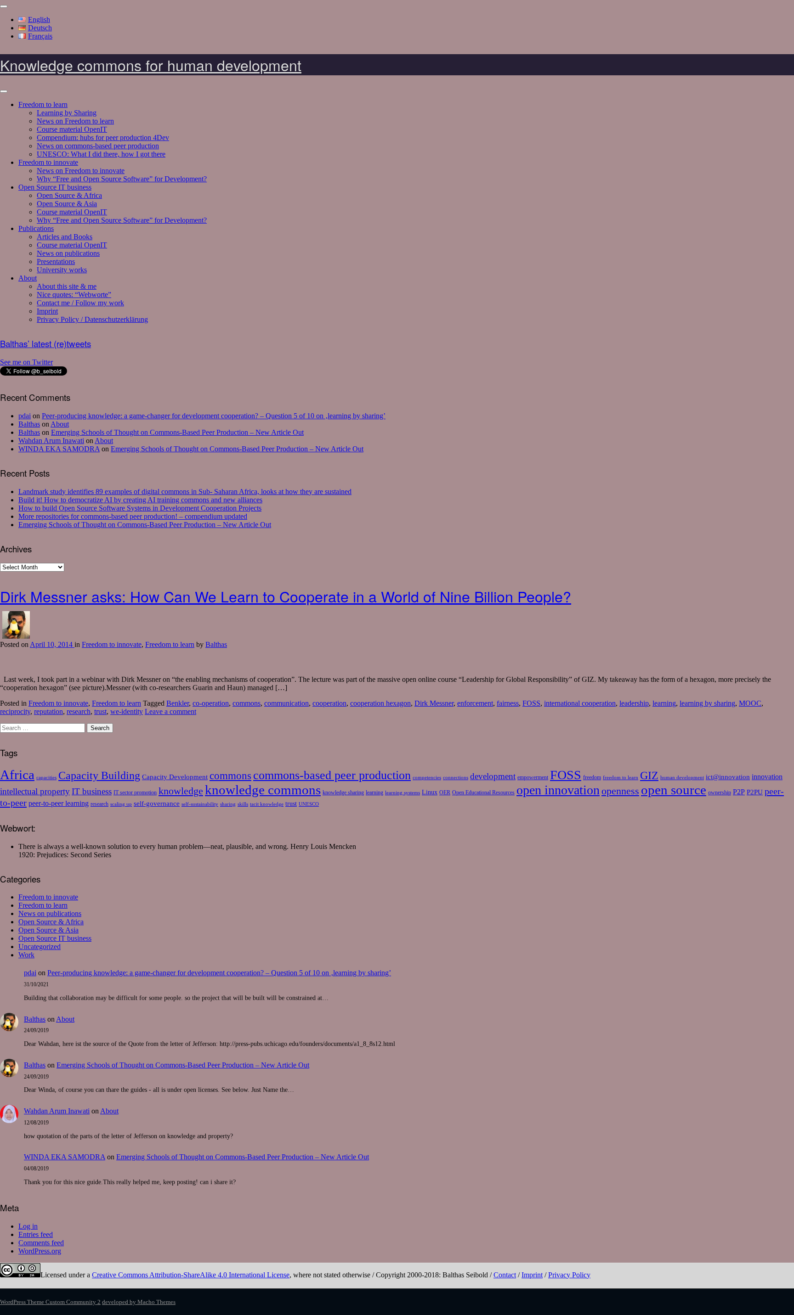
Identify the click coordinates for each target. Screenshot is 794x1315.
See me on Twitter (26, 362)
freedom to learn (620, 777)
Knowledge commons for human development (150, 64)
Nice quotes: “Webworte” (74, 294)
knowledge (181, 791)
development (493, 776)
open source (673, 789)
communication (286, 703)
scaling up (121, 804)
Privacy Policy (569, 1275)
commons (247, 703)
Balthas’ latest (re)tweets (45, 343)
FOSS (531, 703)
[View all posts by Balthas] (16, 636)
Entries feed (35, 1234)
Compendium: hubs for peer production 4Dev (103, 137)
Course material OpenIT (72, 129)
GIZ (649, 775)
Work (26, 955)
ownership (719, 792)
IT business (92, 791)
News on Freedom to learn (75, 121)
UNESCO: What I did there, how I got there (101, 154)
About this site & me (66, 286)
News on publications (68, 253)
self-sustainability (199, 804)
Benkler (177, 703)
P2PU (755, 792)
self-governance (157, 803)
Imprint (47, 311)
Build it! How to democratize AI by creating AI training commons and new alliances (140, 500)
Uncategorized (39, 946)
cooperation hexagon (380, 703)
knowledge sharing (343, 792)
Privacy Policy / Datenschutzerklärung (92, 319)
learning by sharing (707, 703)
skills (243, 804)
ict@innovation (728, 777)
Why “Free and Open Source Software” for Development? (122, 179)
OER (444, 792)
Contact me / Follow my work (80, 303)
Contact (504, 1275)
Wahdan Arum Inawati (51, 440)
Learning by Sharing (66, 113)
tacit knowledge (267, 804)
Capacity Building (99, 775)
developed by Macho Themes (139, 1301)
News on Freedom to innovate (81, 170)
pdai (24, 416)
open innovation (558, 790)
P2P (739, 792)
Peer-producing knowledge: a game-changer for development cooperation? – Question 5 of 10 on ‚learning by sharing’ (214, 416)
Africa (17, 774)
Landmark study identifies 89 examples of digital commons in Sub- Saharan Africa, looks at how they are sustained (185, 491)
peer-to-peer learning (58, 803)
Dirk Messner (434, 703)
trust (100, 711)
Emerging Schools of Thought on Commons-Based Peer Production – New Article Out (177, 432)
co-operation (211, 703)
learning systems (402, 792)
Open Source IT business (54, 187)
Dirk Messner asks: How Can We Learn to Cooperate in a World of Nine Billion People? (285, 596)
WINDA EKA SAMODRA (59, 449)
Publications (36, 228)
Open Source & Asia (67, 204)
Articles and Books (64, 237)
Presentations (56, 261)
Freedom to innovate (48, 162)
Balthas (29, 424)
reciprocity (15, 711)
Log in (28, 1226)
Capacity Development (175, 777)
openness (620, 791)
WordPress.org (39, 1251)
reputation (48, 711)
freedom (592, 777)
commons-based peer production (332, 775)
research (79, 711)
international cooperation (580, 703)
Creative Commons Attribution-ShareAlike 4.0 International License (190, 1275)
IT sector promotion (135, 792)
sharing (228, 804)
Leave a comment (170, 711)
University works (62, 270)
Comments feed (41, 1243)
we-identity (126, 711)
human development (682, 777)
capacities (46, 777)
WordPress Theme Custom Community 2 (50, 1301)
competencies (427, 777)
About (27, 278)
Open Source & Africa (69, 195)
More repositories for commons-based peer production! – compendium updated (132, 516)
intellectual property (35, 791)
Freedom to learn (43, 104)
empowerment (532, 777)
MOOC (750, 703)
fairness (508, 703)
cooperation (329, 703)
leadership (634, 703)
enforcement (475, 703)
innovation (767, 777)
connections (455, 777)
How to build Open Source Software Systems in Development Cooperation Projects (139, 508)
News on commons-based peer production (98, 146)
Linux (429, 792)
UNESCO (309, 804)
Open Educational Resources (483, 792)
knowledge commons (263, 789)
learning (664, 703)
